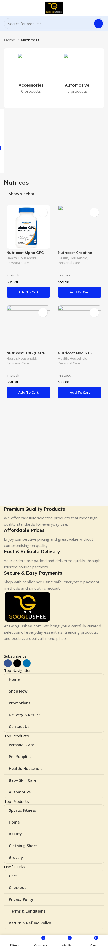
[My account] (102, 8)
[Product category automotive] (77, 75)
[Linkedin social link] (27, 663)
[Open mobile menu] (6, 8)
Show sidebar (21, 193)
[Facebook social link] (8, 663)
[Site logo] (54, 7)
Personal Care (18, 263)
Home (9, 39)
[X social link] (17, 663)
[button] (28, 292)
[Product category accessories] (31, 75)
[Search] (98, 23)
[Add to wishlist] (42, 212)
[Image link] (27, 606)
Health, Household (21, 258)
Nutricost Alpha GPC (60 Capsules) (25, 254)
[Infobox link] (54, 516)
